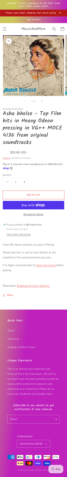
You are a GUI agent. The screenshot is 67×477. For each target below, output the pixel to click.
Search (11, 330)
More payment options (33, 214)
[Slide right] (42, 101)
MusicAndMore (30, 470)
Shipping (6, 158)
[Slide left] (25, 101)
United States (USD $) (31, 443)
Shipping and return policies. (33, 285)
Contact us (13, 338)
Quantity (7, 174)
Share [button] (10, 295)
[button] (5, 29)
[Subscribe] (55, 419)
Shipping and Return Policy (21, 347)
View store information (19, 234)
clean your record (46, 265)
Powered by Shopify (42, 470)
